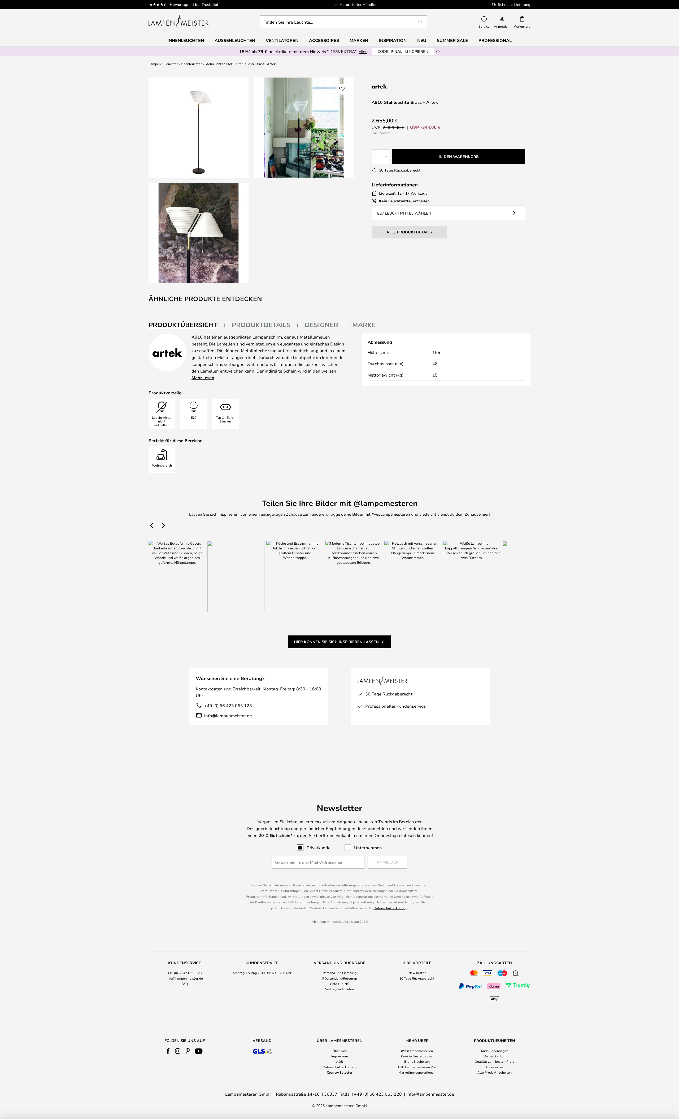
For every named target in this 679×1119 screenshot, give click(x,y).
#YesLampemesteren (417, 1051)
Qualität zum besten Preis (494, 1061)
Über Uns (340, 1051)
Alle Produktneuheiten (494, 1072)
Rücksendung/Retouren (339, 978)
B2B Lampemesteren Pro (417, 1067)
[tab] (187, 325)
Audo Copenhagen (494, 1051)
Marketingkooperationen (417, 1072)
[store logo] (178, 21)
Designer (321, 325)
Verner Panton (494, 1056)
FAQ (184, 983)
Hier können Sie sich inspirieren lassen (336, 641)
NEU (421, 40)
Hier (363, 51)
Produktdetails (261, 325)
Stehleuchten (215, 64)
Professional (495, 40)
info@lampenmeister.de (228, 715)
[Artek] (398, 86)
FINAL (402, 51)
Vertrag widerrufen (339, 989)
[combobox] (343, 22)
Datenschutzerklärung (390, 908)
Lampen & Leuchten (164, 64)
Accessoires (494, 1067)
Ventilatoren (282, 40)
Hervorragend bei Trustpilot (194, 4)
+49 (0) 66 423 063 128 (228, 705)
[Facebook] (168, 1051)
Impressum (339, 1056)
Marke (364, 325)
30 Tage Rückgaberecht (416, 978)
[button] (199, 233)
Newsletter (417, 973)
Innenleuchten (191, 64)
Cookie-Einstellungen (417, 1056)
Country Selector (339, 1072)
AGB (339, 1061)
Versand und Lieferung (339, 973)
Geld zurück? (339, 983)
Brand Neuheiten (417, 1061)
